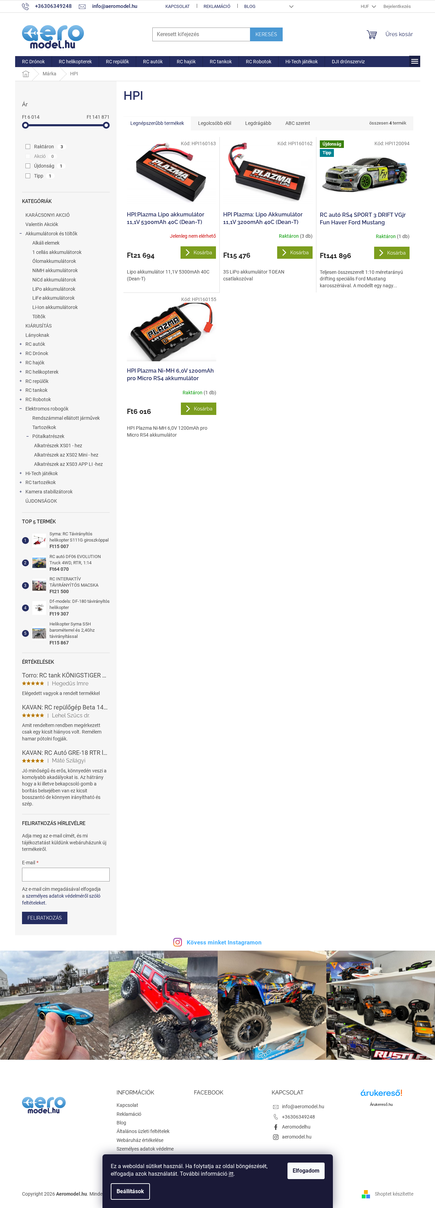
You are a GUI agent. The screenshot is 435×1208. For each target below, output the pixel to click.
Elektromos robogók (46, 408)
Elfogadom (306, 1170)
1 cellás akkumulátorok (56, 252)
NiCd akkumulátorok (54, 279)
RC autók (35, 344)
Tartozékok (44, 427)
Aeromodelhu (296, 1127)
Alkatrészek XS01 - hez (58, 445)
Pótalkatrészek (48, 436)
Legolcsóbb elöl (214, 123)
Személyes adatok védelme (145, 1149)
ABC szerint (297, 123)
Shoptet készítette (394, 1194)
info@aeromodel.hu (303, 1106)
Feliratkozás (45, 918)
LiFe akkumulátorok (53, 298)
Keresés (266, 34)
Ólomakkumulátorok (54, 261)
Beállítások (130, 1191)
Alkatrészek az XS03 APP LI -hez (68, 464)
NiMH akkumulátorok (55, 270)
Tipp (43, 176)
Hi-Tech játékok (41, 473)
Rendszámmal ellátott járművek (66, 418)
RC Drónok (36, 353)
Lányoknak (37, 335)
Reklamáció (217, 6)
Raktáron (48, 146)
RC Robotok (38, 399)
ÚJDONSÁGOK (41, 501)
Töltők (38, 316)
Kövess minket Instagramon (224, 942)
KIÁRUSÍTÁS (38, 326)
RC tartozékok (40, 482)
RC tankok (36, 390)
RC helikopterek (41, 372)
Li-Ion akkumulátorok (55, 307)
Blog (249, 6)
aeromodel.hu (297, 1137)
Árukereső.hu (381, 1104)
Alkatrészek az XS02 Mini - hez (66, 455)
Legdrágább (258, 123)
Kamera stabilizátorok (49, 491)
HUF (365, 6)
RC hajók (34, 362)
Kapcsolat (177, 6)
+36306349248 (298, 1117)
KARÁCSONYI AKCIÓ (47, 215)
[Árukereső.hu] (381, 1095)
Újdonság (48, 166)
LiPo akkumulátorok (53, 289)
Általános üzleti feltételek (143, 1131)
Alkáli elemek (45, 243)
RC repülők (36, 381)
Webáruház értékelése (140, 1140)
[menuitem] (33, 61)
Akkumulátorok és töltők (51, 233)
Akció (44, 156)
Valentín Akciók (41, 224)
